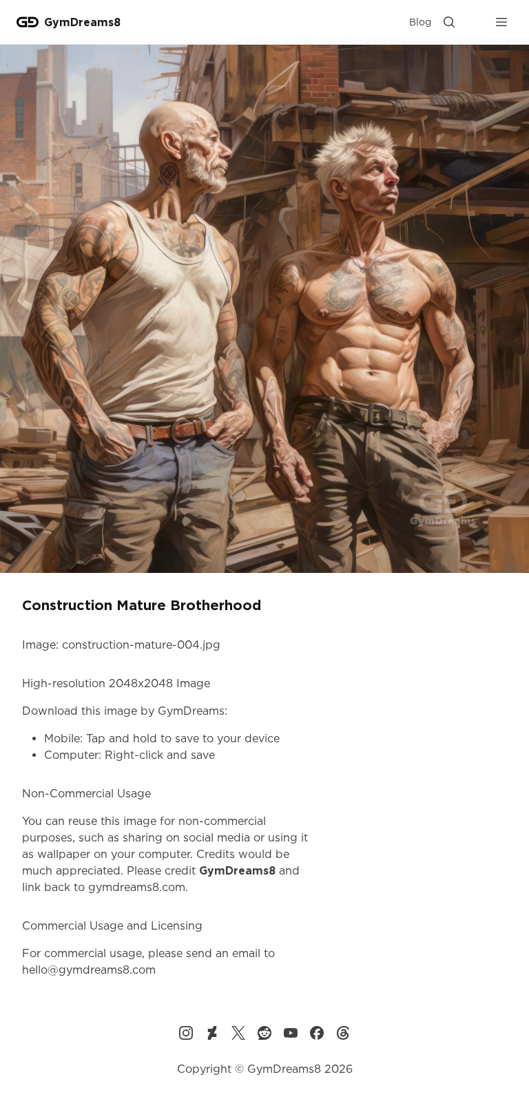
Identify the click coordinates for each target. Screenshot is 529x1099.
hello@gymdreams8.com (89, 969)
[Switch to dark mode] (475, 22)
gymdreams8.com (136, 887)
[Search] (449, 22)
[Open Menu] (501, 22)
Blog (420, 22)
